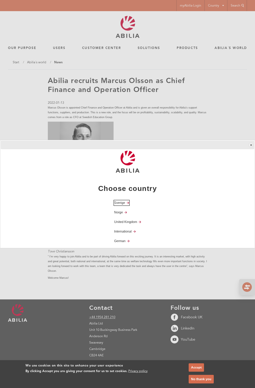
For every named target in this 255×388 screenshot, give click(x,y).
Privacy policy (138, 371)
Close (251, 145)
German (120, 240)
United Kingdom (125, 221)
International (123, 231)
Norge (118, 212)
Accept (196, 367)
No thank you (201, 379)
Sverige (119, 202)
